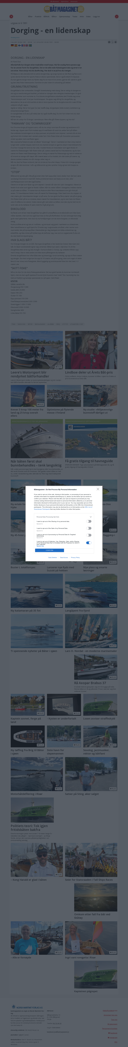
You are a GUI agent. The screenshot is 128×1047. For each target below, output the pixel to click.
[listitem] (64, 517)
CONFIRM (49, 550)
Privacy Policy (75, 557)
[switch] (88, 521)
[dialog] (64, 523)
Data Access (64, 557)
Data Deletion (52, 557)
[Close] (98, 490)
